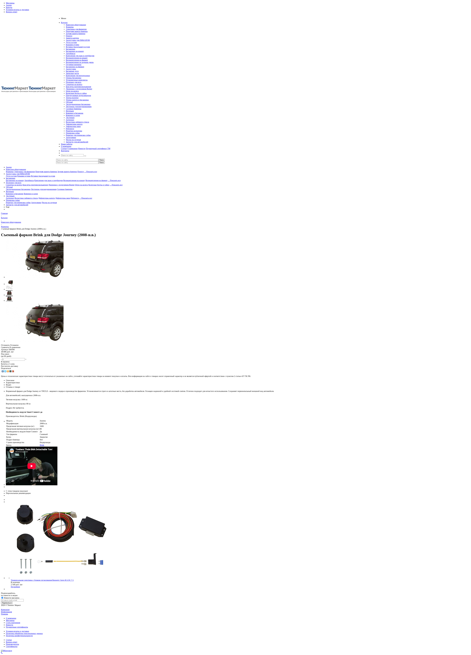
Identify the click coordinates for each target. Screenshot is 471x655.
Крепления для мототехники (78, 76)
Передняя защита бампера (77, 31)
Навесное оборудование (76, 25)
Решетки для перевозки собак (78, 135)
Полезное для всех (73, 82)
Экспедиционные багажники (78, 104)
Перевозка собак (73, 133)
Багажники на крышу (75, 51)
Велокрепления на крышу (77, 58)
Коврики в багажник (74, 113)
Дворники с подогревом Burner (79, 89)
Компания (5, 610)
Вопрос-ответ (11, 642)
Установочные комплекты (77, 80)
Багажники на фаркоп (75, 67)
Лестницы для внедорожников (79, 106)
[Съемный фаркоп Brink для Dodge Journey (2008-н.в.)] (35, 277)
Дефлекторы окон (73, 126)
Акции (9, 167)
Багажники (70, 49)
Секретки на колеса (74, 84)
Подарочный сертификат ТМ (98, 148)
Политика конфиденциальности (19, 636)
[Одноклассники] (8, 371)
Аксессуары (71, 69)
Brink (42, 445)
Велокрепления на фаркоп (77, 60)
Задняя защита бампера (75, 34)
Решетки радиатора (74, 131)
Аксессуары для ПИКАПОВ (78, 40)
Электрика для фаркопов (76, 29)
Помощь (4, 614)
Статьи (64, 148)
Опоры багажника (73, 78)
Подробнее (15, 587)
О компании (72, 148)
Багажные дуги (72, 71)
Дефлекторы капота (74, 124)
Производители (12, 644)
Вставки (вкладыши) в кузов (78, 47)
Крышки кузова (72, 45)
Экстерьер (70, 118)
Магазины (10, 620)
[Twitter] (5, 371)
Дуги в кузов (71, 42)
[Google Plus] (13, 371)
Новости (81, 148)
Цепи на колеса (72, 91)
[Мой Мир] (10, 371)
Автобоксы (70, 53)
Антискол (70, 120)
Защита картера (72, 38)
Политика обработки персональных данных (24, 633)
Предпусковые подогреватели (78, 95)
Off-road (69, 102)
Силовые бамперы (73, 109)
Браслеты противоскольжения (78, 87)
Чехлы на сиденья (73, 140)
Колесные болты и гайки (76, 93)
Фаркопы (70, 27)
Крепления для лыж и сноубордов (80, 56)
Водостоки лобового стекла (77, 122)
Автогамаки (71, 137)
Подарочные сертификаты (17, 627)
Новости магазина (11, 598)
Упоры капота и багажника (77, 100)
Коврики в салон (73, 115)
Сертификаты (11, 646)
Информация (6, 612)
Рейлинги (70, 129)
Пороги (69, 36)
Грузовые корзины (73, 64)
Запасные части (72, 73)
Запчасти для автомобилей (77, 142)
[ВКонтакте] (2, 371)
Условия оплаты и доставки (17, 631)
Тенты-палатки (72, 98)
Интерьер (70, 111)
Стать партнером (13, 623)
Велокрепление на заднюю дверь (80, 62)
